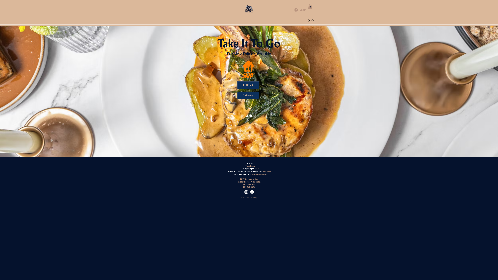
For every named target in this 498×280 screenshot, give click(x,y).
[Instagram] (254, 116)
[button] (310, 6)
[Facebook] (312, 20)
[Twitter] (247, 116)
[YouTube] (251, 116)
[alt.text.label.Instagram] (308, 20)
